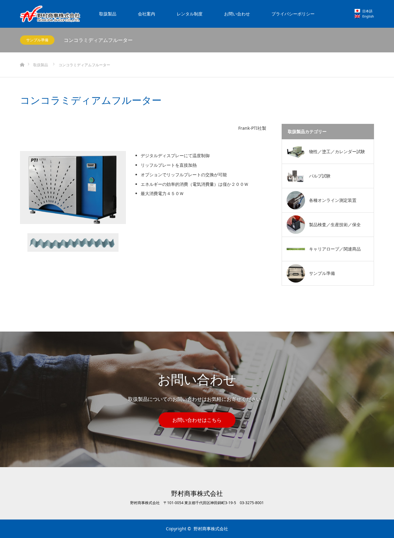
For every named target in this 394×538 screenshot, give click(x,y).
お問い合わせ (237, 14)
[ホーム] (22, 54)
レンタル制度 (190, 14)
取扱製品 (107, 14)
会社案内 (146, 14)
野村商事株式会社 (197, 493)
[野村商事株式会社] (50, 14)
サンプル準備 (37, 40)
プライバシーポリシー (293, 14)
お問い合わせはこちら (197, 420)
